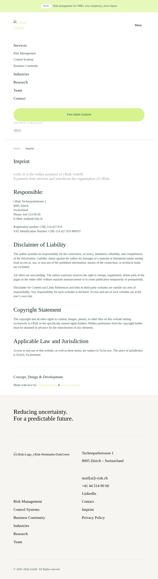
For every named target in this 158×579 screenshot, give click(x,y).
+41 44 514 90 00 (95, 486)
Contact (19, 98)
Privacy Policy (93, 517)
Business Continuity (25, 65)
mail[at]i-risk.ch (95, 478)
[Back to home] (21, 25)
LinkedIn (89, 493)
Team (17, 90)
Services (20, 45)
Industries (21, 74)
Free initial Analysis (79, 114)
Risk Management (24, 53)
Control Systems (23, 59)
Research (20, 82)
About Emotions (47, 385)
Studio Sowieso (70, 385)
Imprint (88, 509)
